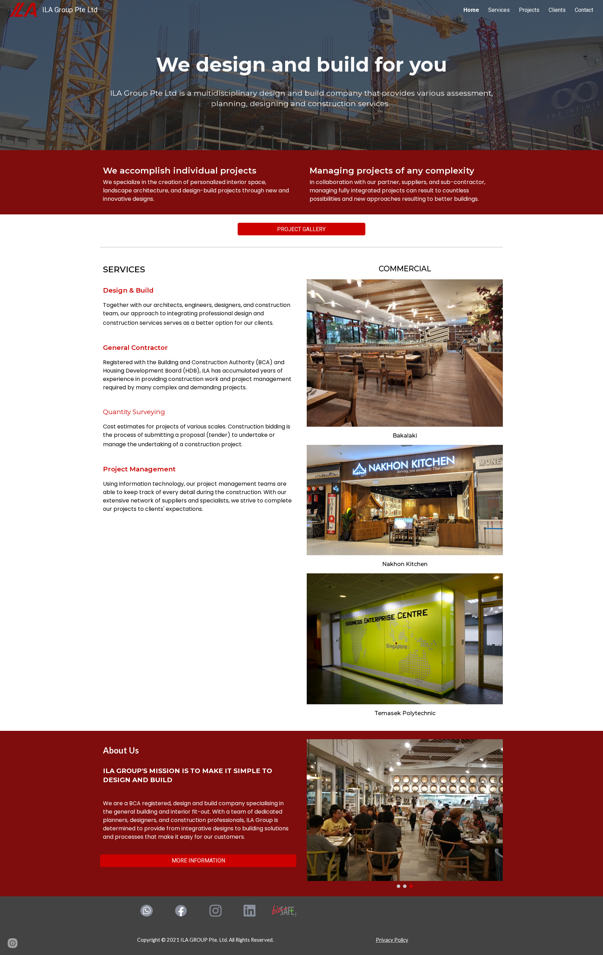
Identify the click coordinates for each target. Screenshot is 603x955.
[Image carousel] (405, 813)
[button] (12, 943)
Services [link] (499, 10)
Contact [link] (584, 10)
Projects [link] (529, 10)
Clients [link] (557, 10)
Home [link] (471, 10)
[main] (301, 64)
